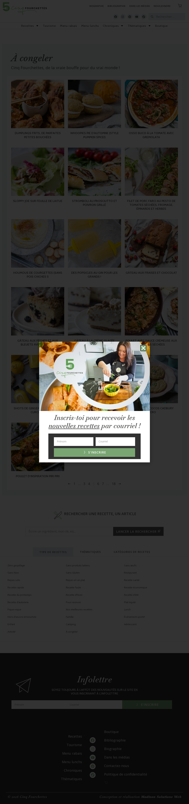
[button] (143, 348)
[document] (94, 402)
